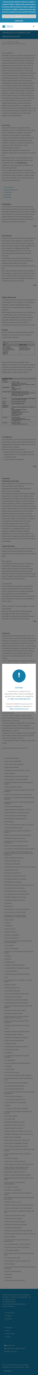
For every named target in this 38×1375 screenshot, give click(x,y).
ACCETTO (19, 16)
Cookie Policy (19, 20)
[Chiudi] (35, 712)
